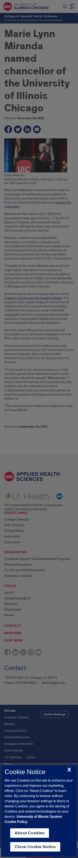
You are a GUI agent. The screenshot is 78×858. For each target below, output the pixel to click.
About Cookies (30, 833)
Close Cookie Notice (35, 846)
